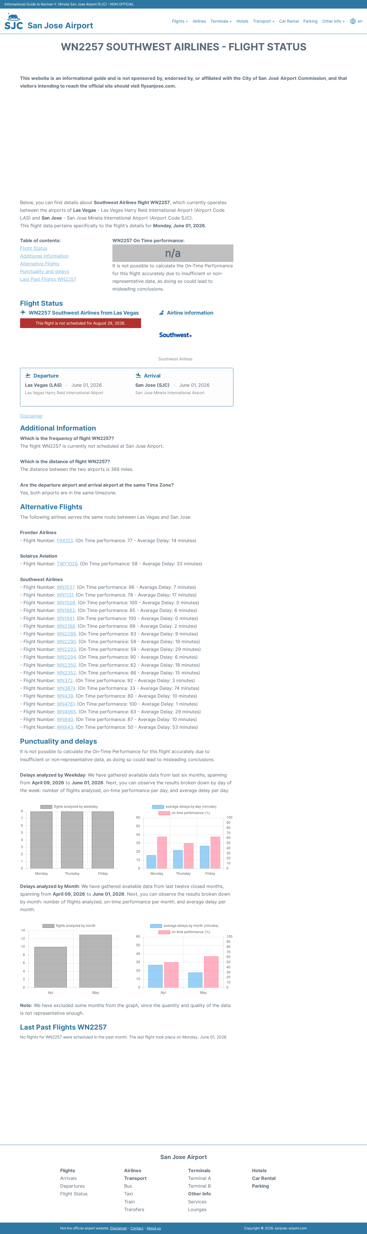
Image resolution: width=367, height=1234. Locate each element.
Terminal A (199, 1178)
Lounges (197, 1209)
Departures (72, 1186)
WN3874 (66, 688)
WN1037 (65, 587)
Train (129, 1202)
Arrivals (68, 1178)
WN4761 (66, 704)
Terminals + (221, 21)
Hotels (242, 21)
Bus (128, 1186)
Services (197, 1202)
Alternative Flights (39, 263)
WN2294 (66, 657)
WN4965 (66, 711)
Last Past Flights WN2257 (48, 279)
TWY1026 (67, 563)
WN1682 (66, 610)
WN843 (65, 727)
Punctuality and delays (44, 271)
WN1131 (65, 595)
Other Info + (333, 21)
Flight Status (33, 248)
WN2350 (66, 665)
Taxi (128, 1194)
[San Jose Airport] (14, 21)
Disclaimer (118, 1228)
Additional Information (44, 256)
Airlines (199, 21)
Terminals (199, 1170)
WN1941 (65, 618)
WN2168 (66, 626)
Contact (136, 1228)
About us (154, 1228)
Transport (135, 1178)
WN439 (65, 696)
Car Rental (289, 21)
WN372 (65, 680)
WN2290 (66, 641)
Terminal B (199, 1186)
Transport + (264, 21)
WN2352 (66, 673)
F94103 (65, 540)
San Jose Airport (60, 25)
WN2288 (66, 634)
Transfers (134, 1209)
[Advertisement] (183, 153)
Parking (310, 21)
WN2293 (66, 649)
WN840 (65, 719)
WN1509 (66, 602)
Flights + (180, 21)
